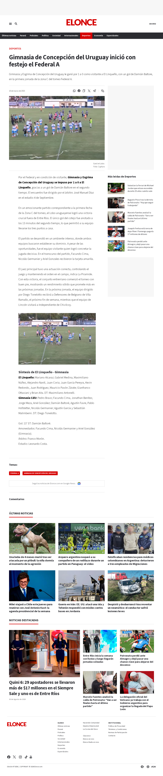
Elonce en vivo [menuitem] (88, 739)
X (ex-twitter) (14, 757)
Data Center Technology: (147, 767)
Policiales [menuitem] (34, 35)
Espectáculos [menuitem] (112, 35)
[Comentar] (101, 91)
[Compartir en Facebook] (79, 91)
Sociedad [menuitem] (56, 35)
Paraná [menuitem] (23, 35)
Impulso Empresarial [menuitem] (91, 726)
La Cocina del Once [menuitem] (90, 729)
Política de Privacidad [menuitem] (116, 726)
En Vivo (152, 24)
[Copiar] (84, 91)
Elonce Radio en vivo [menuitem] (91, 742)
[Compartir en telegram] (94, 91)
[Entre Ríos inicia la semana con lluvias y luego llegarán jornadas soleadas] (100, 641)
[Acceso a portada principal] (81, 22)
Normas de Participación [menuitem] (117, 733)
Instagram (20, 757)
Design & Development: (153, 767)
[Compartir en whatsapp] (74, 91)
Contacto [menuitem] (112, 736)
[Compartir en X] (89, 91)
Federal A (14, 473)
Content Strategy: (142, 767)
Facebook (8, 757)
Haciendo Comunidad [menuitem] (91, 723)
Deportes (15, 48)
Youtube (30, 757)
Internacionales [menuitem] (71, 35)
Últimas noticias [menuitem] (9, 35)
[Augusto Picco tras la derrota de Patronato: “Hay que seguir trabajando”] (116, 202)
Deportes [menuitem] (86, 35)
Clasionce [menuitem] (87, 736)
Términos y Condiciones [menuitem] (117, 729)
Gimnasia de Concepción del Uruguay (40, 473)
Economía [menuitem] (98, 35)
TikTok (26, 757)
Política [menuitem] (45, 35)
